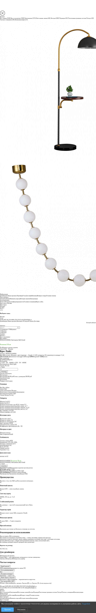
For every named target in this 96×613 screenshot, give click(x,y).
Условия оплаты (51, 295)
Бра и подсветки (17, 18)
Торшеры (63, 18)
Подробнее (86, 604)
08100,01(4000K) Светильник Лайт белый (12, 462)
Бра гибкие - (4, 338)
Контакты (34, 295)
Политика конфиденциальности (14, 301)
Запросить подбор (19, 558)
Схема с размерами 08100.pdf (23, 376)
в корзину (4, 466)
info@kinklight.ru (26, 319)
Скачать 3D (3, 558)
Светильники (30, 18)
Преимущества (4, 474)
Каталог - (3, 335)
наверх (2, 589)
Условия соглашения (30, 301)
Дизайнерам (3, 295)
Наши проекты (12, 295)
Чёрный (6, 359)
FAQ (26, 474)
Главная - (2, 334)
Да (1, 307)
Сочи (1, 318)
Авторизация (34, 298)
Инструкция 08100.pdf (7, 376)
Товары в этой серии (6, 381)
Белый (2, 359)
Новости (2, 301)
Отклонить (21, 609)
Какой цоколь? (5, 566)
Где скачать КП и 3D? (7, 581)
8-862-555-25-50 (9, 587)
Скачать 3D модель (6, 373)
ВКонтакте (3, 601)
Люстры (55, 18)
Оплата (31, 321)
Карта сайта (39, 301)
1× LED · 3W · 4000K (19, 362)
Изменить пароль (15, 298)
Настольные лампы (43, 18)
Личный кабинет (5, 298)
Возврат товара (41, 295)
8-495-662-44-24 (5, 319)
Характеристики (5, 378)
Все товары (5, 18)
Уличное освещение (7, 19)
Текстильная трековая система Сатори (81, 18)
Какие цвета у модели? (8, 577)
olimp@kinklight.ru (30, 587)
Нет (3, 307)
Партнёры (20, 295)
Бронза (10, 359)
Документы (3, 379)
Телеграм (9, 601)
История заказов (25, 298)
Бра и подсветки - (5, 337)
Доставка (29, 295)
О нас (24, 295)
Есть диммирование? (7, 570)
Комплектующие (21, 19)
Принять (7, 609)
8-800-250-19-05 (16, 319)
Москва (9, 303)
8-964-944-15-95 (19, 587)
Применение (13, 474)
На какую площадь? (7, 573)
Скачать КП (10, 558)
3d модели (26, 321)
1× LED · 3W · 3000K (6, 362)
